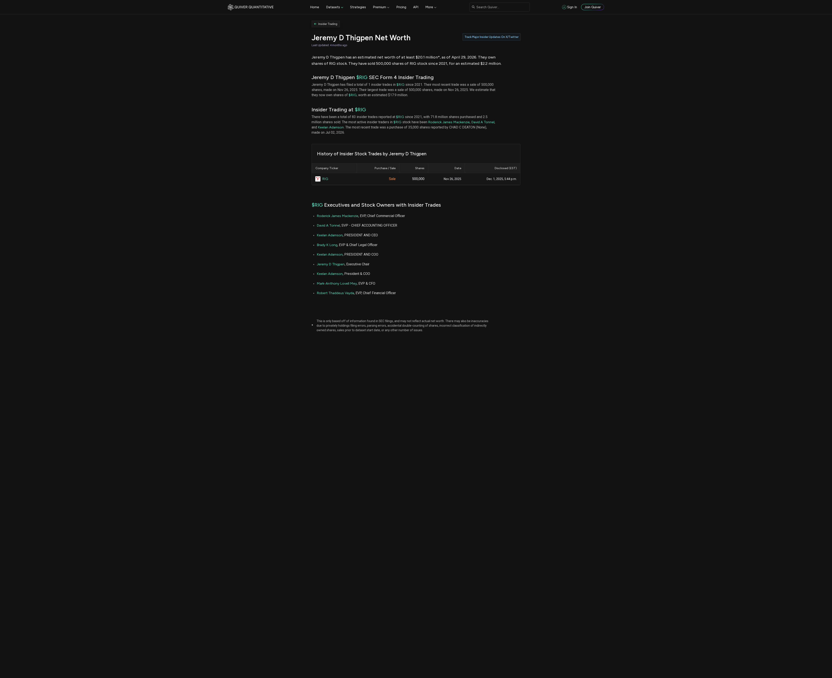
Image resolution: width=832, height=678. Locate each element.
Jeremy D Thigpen (331, 264)
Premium (379, 7)
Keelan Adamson (331, 127)
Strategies (358, 7)
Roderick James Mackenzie (449, 122)
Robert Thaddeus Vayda (335, 293)
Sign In (572, 7)
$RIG (361, 77)
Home (314, 7)
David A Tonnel (482, 122)
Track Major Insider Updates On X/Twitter (491, 37)
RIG (325, 179)
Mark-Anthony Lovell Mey (337, 283)
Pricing (401, 7)
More (429, 7)
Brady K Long (327, 245)
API (415, 7)
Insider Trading (327, 24)
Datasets (333, 7)
